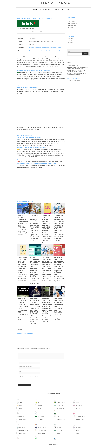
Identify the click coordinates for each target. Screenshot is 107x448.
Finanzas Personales (72, 25)
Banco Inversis (22, 427)
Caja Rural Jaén (60, 405)
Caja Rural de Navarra (42, 438)
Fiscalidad (70, 27)
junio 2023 (70, 42)
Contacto (56, 9)
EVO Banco (59, 427)
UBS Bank (78, 430)
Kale (57, 444)
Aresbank (21, 402)
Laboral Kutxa (79, 405)
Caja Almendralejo (42, 427)
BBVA (39, 413)
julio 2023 (70, 40)
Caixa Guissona (41, 422)
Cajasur (58, 416)
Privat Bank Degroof (80, 419)
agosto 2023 (71, 38)
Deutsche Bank (60, 422)
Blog (34, 9)
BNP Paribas (40, 419)
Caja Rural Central (42, 433)
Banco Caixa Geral (23, 416)
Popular (77, 413)
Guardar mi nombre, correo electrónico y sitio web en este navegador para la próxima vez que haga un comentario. (29, 378)
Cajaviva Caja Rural (61, 419)
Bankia (39, 402)
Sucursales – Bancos (45, 9)
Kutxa (58, 438)
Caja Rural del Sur (61, 402)
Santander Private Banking (81, 422)
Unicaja (77, 433)
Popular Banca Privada (80, 416)
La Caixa (77, 402)
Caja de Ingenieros (42, 430)
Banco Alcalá (22, 413)
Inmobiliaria (70, 29)
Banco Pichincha (22, 433)
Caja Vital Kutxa (60, 408)
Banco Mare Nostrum (23, 430)
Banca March (22, 408)
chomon (21, 329)
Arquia (20, 405)
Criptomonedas (71, 21)
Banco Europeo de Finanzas (25, 422)
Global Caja (59, 430)
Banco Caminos (22, 419)
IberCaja (58, 433)
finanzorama (53, 3)
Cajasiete (59, 413)
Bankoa (39, 408)
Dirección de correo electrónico (26, 366)
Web (20, 371)
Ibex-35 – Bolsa (65, 9)
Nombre (20, 361)
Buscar (69, 51)
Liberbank (78, 408)
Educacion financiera (72, 23)
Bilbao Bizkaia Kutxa (42, 416)
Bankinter (40, 405)
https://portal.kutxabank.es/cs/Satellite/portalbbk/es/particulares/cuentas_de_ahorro (45, 47)
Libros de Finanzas (72, 32)
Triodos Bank (78, 427)
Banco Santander (23, 438)
